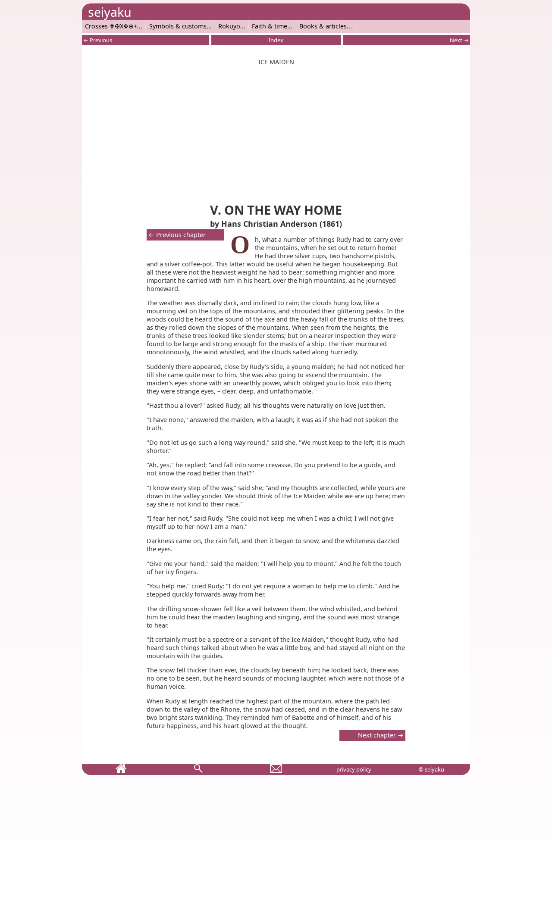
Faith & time (269, 26)
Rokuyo (229, 26)
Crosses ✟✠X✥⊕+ (111, 26)
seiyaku (110, 11)
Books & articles (323, 26)
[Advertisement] (276, 132)
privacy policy (353, 769)
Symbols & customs (178, 26)
